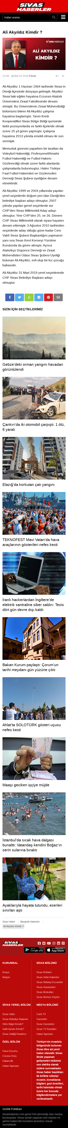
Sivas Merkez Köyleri (48, 997)
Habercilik (7, 1061)
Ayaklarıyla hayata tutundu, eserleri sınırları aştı (32, 908)
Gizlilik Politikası (12, 1109)
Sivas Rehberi (44, 972)
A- (63, 76)
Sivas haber (43, 1072)
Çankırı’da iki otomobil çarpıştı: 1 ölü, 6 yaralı (33, 427)
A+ (57, 76)
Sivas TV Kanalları (46, 1029)
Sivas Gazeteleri (45, 1024)
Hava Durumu (10, 1051)
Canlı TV (41, 1014)
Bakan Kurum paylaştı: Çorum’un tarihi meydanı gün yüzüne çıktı (30, 667)
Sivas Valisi (8, 1014)
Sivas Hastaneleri (45, 987)
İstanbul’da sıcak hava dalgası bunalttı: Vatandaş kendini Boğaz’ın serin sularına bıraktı (32, 845)
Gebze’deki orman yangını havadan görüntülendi (32, 367)
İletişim (6, 977)
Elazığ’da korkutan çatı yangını (28, 484)
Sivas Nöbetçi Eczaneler (49, 982)
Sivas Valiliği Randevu (14, 1034)
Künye (5, 972)
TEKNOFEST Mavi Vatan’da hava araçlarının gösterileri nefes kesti (30, 542)
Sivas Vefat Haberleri (47, 977)
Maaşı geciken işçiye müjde (25, 784)
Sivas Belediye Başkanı (15, 1019)
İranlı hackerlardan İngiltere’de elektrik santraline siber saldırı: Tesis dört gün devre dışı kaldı (33, 604)
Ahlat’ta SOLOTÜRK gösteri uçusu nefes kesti (31, 727)
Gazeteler (41, 1019)
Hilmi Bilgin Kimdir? (12, 1024)
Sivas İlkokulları (44, 992)
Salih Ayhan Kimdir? (13, 1029)
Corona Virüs (9, 1056)
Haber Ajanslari (44, 1034)
